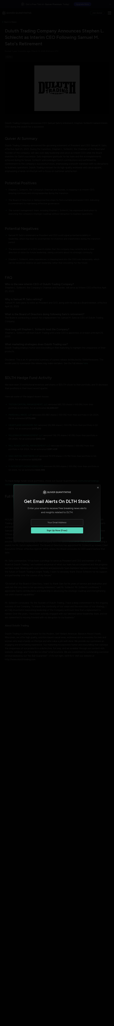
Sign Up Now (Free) (57, 530)
